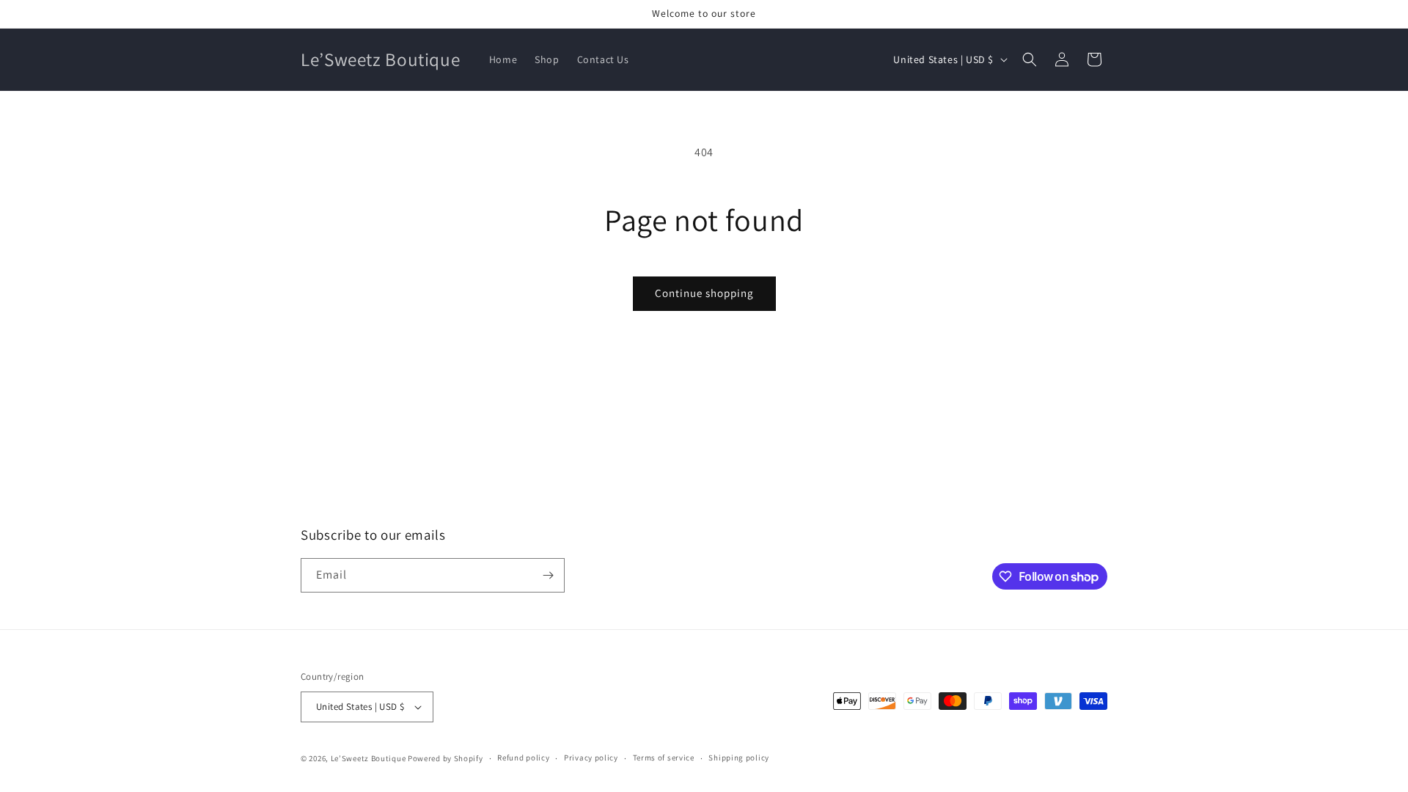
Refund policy (523, 757)
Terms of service (663, 757)
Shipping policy (738, 757)
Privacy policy (591, 757)
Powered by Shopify (445, 758)
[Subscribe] (548, 575)
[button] (1029, 59)
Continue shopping (704, 293)
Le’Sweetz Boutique (369, 758)
